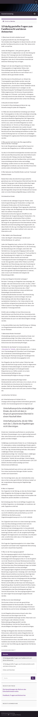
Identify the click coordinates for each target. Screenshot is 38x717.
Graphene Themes (16, 714)
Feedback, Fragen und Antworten (14, 695)
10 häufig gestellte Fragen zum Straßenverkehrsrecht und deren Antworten (18, 665)
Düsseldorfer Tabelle (8, 349)
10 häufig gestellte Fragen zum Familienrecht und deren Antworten (17, 659)
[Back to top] (34, 713)
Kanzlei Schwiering (7, 14)
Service (13, 21)
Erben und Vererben (9, 670)
